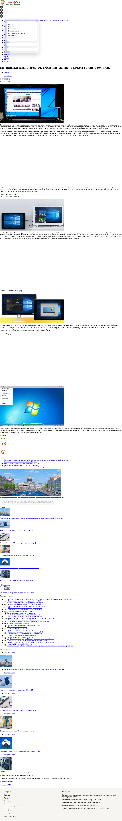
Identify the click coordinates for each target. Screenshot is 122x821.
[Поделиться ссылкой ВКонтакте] (1, 79)
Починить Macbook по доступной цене (20, 630)
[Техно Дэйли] (10, 5)
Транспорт (7, 813)
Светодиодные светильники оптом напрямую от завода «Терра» (28, 621)
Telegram (6, 58)
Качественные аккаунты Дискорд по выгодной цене (17, 593)
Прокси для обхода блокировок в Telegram (20, 611)
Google (6, 56)
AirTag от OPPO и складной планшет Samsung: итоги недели (27, 640)
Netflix (6, 61)
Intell (5, 63)
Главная (6, 72)
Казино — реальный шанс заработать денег (22, 635)
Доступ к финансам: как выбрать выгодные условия (21, 465)
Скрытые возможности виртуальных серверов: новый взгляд (24, 467)
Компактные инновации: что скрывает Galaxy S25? (20, 462)
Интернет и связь (9, 652)
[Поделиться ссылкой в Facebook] (3, 79)
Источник (3, 435)
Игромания (7, 801)
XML (10, 785)
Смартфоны (8, 76)
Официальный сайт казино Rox (17, 627)
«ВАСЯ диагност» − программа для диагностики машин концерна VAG (31, 618)
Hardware (7, 795)
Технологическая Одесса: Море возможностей (22, 613)
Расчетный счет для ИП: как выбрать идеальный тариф (22, 463)
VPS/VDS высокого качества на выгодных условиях (17, 580)
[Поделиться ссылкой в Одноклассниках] (9, 79)
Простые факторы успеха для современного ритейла (25, 616)
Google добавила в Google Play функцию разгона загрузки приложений (31, 642)
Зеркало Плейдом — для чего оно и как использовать (25, 634)
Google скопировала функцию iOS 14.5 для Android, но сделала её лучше (30, 639)
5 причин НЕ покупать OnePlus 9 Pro (20, 644)
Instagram (7, 54)
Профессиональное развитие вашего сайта (21, 637)
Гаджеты (7, 798)
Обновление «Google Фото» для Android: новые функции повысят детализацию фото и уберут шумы (40, 646)
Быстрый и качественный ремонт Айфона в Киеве (24, 615)
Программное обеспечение (12, 807)
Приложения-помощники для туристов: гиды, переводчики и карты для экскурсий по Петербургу (36, 460)
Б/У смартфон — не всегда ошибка (18, 623)
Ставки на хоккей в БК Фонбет (18, 628)
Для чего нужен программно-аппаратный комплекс (24, 625)
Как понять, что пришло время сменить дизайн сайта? (25, 632)
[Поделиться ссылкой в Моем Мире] (7, 79)
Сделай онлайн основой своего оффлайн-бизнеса (24, 620)
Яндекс (6, 59)
